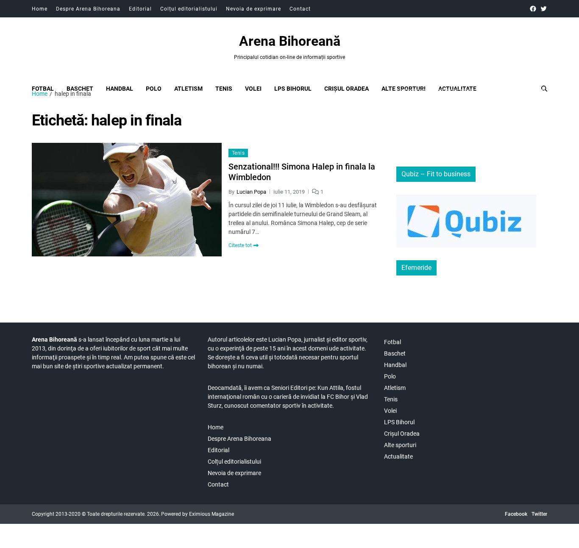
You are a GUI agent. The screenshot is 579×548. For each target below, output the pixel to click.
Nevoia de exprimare (253, 9)
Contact (300, 9)
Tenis (223, 88)
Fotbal (43, 88)
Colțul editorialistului (188, 9)
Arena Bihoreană (289, 41)
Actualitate (457, 88)
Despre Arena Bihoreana (88, 9)
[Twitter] (543, 8)
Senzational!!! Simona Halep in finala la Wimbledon (301, 171)
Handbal (119, 88)
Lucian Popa (251, 192)
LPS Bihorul (293, 88)
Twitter (539, 514)
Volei (253, 88)
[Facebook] (533, 8)
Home (39, 9)
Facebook (516, 514)
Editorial (140, 9)
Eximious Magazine (211, 514)
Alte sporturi (403, 88)
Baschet (80, 88)
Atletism (188, 88)
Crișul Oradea (346, 88)
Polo (153, 88)
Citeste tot (240, 245)
